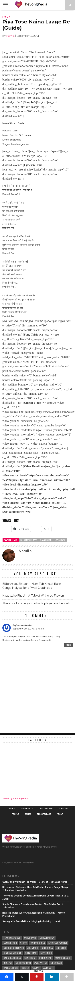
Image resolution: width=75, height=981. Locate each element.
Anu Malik (61, 948)
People (15, 814)
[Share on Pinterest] (37, 977)
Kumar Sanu (31, 952)
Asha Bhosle (30, 938)
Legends (11, 808)
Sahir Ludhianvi (23, 962)
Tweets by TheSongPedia (15, 798)
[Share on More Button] (67, 977)
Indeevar (8, 962)
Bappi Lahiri (46, 952)
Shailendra (59, 539)
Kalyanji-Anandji (62, 957)
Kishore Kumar (38, 943)
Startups (63, 808)
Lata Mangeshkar (28, 539)
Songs (28, 814)
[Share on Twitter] (21, 977)
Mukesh (25, 967)
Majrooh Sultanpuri (14, 948)
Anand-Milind (45, 957)
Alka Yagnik (32, 948)
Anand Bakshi (10, 943)
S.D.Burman (46, 539)
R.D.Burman (47, 948)
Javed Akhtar (40, 962)
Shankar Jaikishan (12, 952)
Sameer (23, 943)
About (60, 814)
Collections (46, 808)
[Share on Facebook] (6, 977)
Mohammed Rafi (47, 938)
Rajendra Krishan (12, 957)
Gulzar (35, 967)
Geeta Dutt (48, 967)
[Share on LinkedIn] (51, 977)
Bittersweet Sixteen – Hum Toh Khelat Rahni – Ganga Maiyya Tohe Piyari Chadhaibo (33, 585)
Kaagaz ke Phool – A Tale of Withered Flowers (33, 595)
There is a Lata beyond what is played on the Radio (36, 603)
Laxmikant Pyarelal (57, 943)
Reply (68, 644)
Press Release (44, 814)
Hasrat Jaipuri (11, 967)
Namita (10, 35)
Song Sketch (27, 808)
